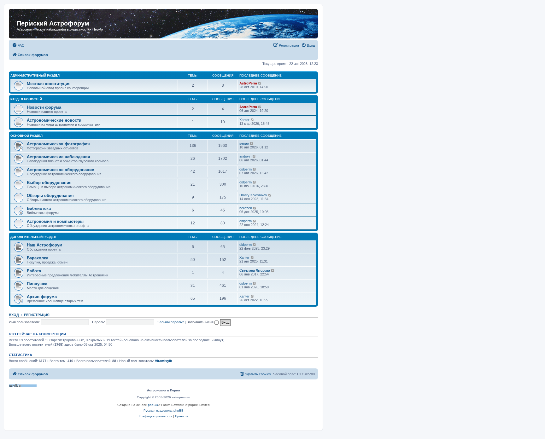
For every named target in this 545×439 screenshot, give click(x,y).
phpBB (153, 405)
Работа (34, 271)
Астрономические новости (54, 120)
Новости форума (44, 107)
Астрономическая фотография (58, 144)
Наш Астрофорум (44, 245)
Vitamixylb (163, 361)
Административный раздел (35, 75)
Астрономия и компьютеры (55, 221)
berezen (245, 208)
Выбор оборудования (49, 182)
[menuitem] (18, 45)
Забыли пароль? (170, 322)
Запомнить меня (200, 322)
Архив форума (42, 296)
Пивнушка (37, 283)
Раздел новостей (26, 99)
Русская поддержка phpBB (164, 410)
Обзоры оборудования (50, 195)
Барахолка (37, 258)
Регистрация (37, 315)
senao (244, 143)
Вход (14, 315)
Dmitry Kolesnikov (253, 195)
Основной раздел (26, 135)
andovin (245, 156)
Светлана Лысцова (254, 270)
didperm (245, 169)
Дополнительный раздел (33, 237)
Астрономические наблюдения (58, 156)
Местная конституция (49, 83)
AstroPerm (248, 83)
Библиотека (39, 208)
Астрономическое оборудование (60, 169)
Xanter (244, 120)
